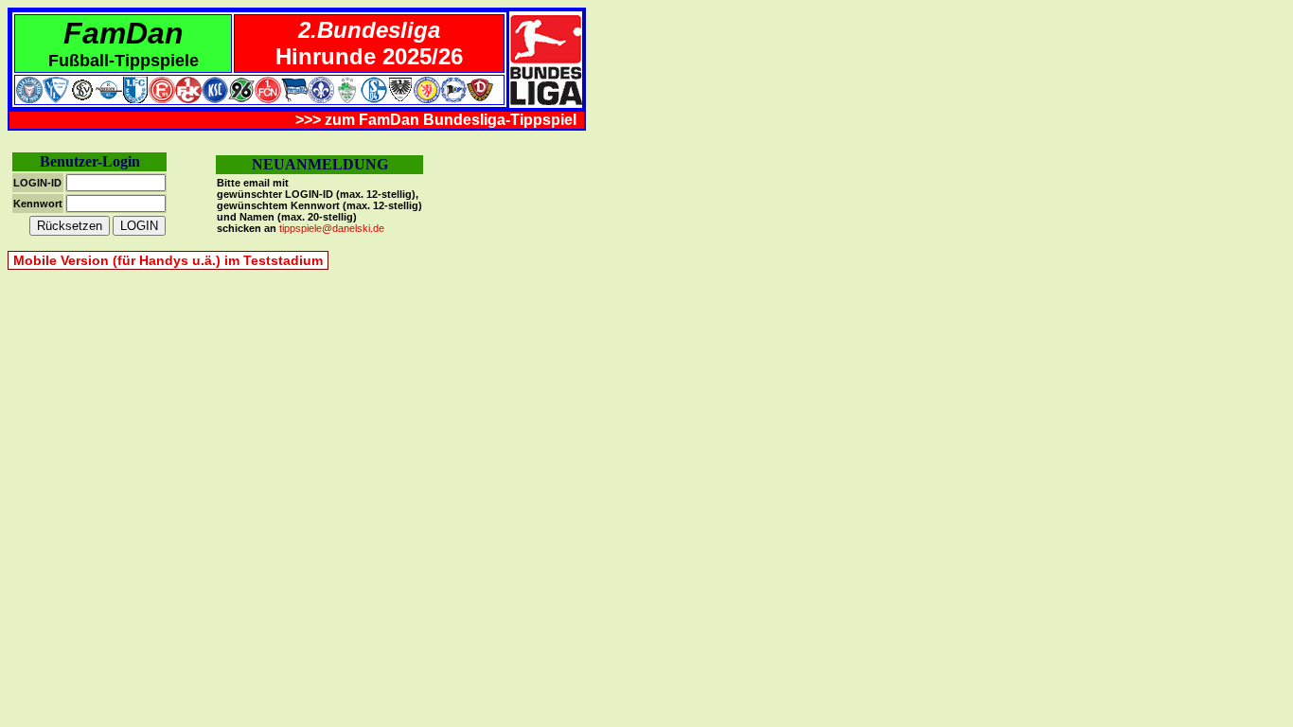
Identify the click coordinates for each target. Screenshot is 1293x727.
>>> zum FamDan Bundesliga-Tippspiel (435, 120)
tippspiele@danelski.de (331, 228)
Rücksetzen (69, 226)
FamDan (123, 33)
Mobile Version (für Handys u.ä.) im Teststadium (168, 260)
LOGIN (139, 226)
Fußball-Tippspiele (123, 60)
